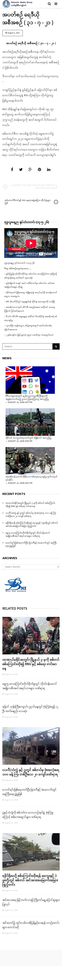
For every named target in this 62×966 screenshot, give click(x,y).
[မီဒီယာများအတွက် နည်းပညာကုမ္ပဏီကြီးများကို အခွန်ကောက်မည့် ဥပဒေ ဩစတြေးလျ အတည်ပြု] (30, 380)
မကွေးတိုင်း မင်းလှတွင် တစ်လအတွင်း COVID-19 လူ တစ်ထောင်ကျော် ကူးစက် (34, 186)
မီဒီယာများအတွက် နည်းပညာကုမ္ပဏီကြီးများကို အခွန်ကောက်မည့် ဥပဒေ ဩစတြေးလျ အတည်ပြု (27, 398)
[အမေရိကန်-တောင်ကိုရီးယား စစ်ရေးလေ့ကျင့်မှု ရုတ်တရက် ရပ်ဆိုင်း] (30, 461)
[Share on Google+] (30, 170)
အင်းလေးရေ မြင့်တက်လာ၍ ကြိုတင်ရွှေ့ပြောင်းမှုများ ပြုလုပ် (31, 902)
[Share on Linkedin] (48, 170)
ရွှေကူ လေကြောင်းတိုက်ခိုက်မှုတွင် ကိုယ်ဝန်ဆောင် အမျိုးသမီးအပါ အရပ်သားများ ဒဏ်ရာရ (28, 534)
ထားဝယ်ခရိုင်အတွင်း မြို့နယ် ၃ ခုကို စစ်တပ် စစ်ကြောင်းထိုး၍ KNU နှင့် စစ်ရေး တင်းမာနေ (30, 504)
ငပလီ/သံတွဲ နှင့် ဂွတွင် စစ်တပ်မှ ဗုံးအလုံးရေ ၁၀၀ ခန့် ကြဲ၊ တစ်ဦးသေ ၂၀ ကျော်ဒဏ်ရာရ (31, 514)
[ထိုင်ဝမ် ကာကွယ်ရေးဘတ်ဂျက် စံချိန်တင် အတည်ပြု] (30, 422)
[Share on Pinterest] (39, 170)
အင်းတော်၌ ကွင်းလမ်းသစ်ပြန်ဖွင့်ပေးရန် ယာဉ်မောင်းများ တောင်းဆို (30, 925)
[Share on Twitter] (20, 170)
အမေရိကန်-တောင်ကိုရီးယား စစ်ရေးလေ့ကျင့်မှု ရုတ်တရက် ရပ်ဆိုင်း (31, 478)
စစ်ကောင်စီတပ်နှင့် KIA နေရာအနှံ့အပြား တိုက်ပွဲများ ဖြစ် (28, 202)
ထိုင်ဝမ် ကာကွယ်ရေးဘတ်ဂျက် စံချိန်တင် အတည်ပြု (29, 438)
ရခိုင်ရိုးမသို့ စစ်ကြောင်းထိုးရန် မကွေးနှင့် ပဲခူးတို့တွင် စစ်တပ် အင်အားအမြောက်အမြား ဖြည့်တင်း (32, 524)
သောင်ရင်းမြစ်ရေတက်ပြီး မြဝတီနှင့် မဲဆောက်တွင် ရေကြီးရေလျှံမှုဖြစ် (31, 544)
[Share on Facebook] (12, 170)
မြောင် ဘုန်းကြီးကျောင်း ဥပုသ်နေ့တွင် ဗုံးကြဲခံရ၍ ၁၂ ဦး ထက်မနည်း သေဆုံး (30, 709)
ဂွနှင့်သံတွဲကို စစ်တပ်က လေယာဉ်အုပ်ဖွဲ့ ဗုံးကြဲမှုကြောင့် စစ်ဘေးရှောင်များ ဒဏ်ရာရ (27, 814)
